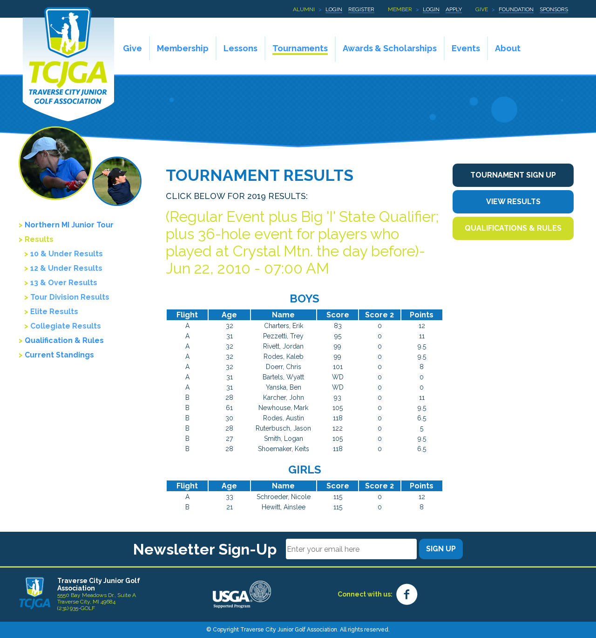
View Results (513, 201)
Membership (183, 48)
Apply (454, 9)
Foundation (516, 9)
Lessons (240, 48)
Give (481, 9)
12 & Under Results (66, 268)
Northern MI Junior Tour (69, 224)
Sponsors (554, 9)
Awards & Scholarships (390, 48)
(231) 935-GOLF (76, 608)
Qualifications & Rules (513, 228)
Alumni (304, 9)
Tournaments (300, 48)
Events (466, 48)
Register (361, 9)
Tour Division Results (69, 297)
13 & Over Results (63, 282)
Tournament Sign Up (513, 175)
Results (39, 239)
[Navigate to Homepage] (34, 593)
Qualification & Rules (64, 340)
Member (400, 9)
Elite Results (54, 311)
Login (333, 9)
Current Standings (59, 354)
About (508, 48)
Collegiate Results (65, 326)
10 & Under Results (66, 253)
